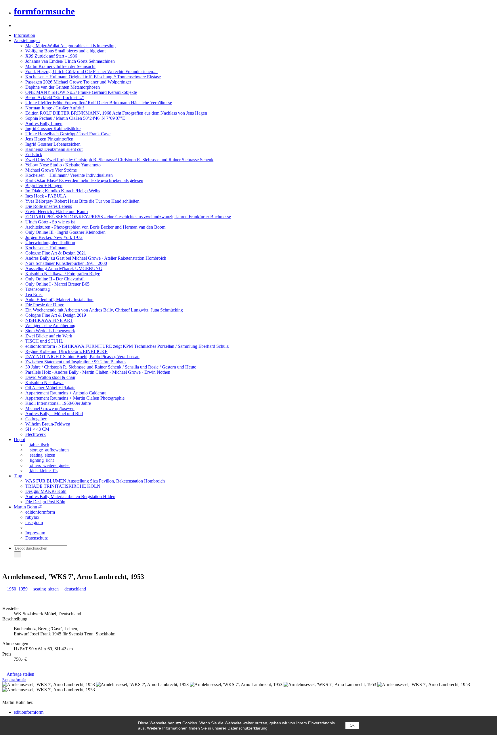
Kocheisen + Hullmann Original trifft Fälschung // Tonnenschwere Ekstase (93, 76)
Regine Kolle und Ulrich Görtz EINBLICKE (66, 351)
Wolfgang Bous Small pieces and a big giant (65, 50)
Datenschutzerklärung (247, 728)
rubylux (32, 517)
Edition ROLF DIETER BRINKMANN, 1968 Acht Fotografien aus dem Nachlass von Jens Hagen (116, 113)
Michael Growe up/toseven (49, 408)
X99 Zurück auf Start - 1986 (51, 56)
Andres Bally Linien (43, 123)
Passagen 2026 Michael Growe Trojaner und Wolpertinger (78, 81)
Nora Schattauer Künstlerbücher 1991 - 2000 (66, 263)
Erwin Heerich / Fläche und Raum (56, 211)
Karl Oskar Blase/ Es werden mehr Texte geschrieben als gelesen (84, 180)
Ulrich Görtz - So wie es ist (50, 221)
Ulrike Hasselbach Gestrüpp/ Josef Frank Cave (67, 133)
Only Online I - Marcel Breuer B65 (57, 284)
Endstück (33, 154)
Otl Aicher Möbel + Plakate (50, 387)
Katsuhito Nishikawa (44, 382)
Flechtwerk (35, 434)
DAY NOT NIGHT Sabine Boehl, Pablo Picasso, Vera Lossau (82, 356)
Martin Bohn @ (28, 506)
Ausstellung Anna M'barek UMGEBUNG (63, 268)
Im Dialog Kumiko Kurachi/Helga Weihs (62, 190)
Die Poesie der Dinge (44, 304)
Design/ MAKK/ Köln (45, 491)
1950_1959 (17, 588)
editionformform (40, 512)
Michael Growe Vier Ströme (51, 170)
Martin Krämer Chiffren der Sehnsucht (60, 66)
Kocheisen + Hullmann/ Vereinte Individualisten (69, 175)
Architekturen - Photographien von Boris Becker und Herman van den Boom (95, 227)
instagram (34, 522)
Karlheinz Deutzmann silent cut (54, 149)
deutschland (74, 588)
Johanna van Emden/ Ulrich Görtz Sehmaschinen (70, 61)
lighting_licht (41, 460)
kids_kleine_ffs (43, 470)
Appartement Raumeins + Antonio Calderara (65, 392)
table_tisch (39, 444)
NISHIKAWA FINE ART (49, 320)
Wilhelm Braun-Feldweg (47, 423)
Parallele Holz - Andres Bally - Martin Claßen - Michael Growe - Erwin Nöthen (97, 372)
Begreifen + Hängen (43, 185)
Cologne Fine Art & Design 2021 (55, 252)
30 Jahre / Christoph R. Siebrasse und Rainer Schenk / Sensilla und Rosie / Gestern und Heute (110, 366)
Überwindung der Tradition (50, 242)
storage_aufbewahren (49, 449)
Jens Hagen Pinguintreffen (49, 138)
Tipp (18, 475)
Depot (19, 439)
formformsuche (44, 11)
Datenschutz (36, 537)
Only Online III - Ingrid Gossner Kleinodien (65, 232)
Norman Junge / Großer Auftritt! (54, 107)
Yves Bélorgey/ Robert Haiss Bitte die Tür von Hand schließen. (83, 201)
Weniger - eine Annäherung (50, 325)
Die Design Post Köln (45, 501)
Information (24, 35)
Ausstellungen (27, 40)
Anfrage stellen (18, 677)
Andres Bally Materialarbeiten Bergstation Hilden (70, 496)
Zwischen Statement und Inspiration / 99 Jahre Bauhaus (75, 361)
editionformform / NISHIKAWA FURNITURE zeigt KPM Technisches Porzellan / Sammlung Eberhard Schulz (127, 346)
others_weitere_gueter (49, 465)
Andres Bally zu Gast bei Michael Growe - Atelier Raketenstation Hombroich (95, 258)
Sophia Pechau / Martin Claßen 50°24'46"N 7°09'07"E (75, 118)
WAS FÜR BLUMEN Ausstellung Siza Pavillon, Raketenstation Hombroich (95, 480)
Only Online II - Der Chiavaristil (55, 278)
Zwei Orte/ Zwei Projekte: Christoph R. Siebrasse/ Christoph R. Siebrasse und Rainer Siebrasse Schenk (119, 159)
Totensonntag (37, 289)
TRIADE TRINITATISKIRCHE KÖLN (62, 486)
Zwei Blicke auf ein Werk (48, 335)
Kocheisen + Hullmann (46, 247)
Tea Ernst (34, 294)
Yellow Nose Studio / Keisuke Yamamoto (63, 164)
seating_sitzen (42, 455)
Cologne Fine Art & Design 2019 (55, 315)
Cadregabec (36, 418)
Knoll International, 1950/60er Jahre (58, 403)
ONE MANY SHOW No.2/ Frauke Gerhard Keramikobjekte (81, 92)
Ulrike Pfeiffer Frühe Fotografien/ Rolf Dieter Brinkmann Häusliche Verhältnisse (98, 102)
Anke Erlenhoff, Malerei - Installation (59, 299)
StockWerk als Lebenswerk (50, 330)
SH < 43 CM (37, 429)
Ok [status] (352, 725)
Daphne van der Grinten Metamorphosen (62, 87)
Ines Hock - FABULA (45, 195)
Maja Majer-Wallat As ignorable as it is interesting (70, 45)
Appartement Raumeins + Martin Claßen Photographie (75, 398)
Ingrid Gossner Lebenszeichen (53, 144)
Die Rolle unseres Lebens (48, 206)
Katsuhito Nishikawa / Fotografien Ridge (62, 273)
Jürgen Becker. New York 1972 (54, 237)
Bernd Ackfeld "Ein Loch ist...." (54, 97)
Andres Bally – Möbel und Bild (54, 413)
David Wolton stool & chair (50, 377)
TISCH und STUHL (44, 341)
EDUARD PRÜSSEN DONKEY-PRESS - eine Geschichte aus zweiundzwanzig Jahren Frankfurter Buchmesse (128, 216)
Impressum (35, 532)
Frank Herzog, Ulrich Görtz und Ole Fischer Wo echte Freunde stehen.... (91, 71)
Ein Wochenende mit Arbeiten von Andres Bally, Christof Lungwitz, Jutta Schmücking (104, 309)
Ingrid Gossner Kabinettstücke (53, 128)
